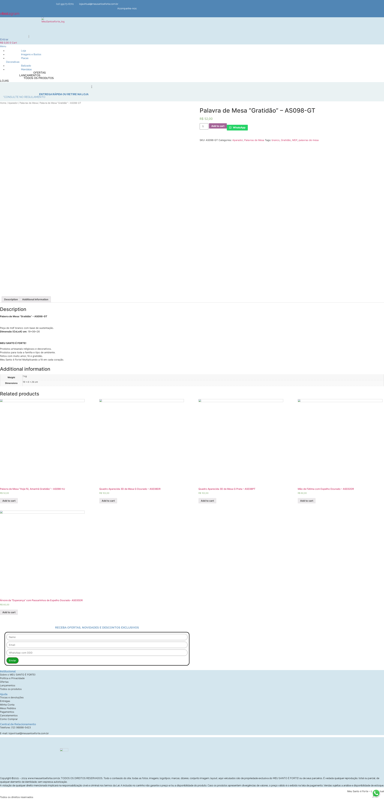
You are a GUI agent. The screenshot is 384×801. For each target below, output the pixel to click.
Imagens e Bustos (31, 54)
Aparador (13, 103)
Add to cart (217, 125)
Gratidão (286, 140)
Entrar (4, 39)
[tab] (11, 299)
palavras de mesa (309, 140)
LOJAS (4, 80)
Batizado (26, 65)
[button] (28, 46)
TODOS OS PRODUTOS (39, 78)
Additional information (35, 299)
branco (276, 140)
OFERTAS (39, 72)
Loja (23, 50)
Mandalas (26, 69)
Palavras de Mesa (29, 103)
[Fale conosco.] (376, 793)
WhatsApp (238, 127)
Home (3, 103)
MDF (294, 140)
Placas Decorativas (17, 60)
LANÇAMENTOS (29, 75)
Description (11, 299)
